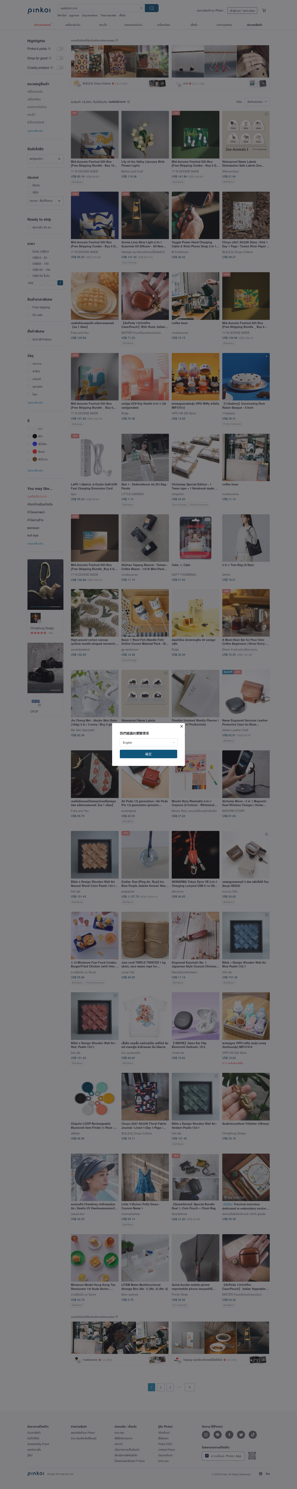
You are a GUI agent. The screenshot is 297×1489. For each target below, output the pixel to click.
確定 (148, 754)
